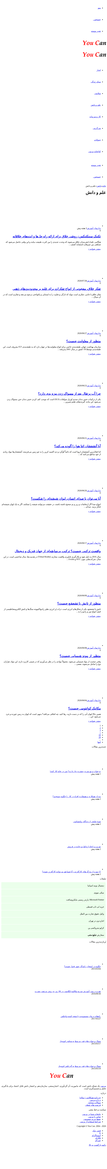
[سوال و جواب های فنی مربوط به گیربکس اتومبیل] (86, 1064)
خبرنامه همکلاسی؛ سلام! (90, 1098)
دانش (99, 186)
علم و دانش (96, 105)
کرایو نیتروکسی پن (96, 928)
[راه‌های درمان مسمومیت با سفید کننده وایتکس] (86, 1014)
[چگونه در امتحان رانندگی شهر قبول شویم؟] (86, 964)
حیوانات (97, 140)
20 (100, 737)
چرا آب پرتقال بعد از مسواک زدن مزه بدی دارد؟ (69, 393)
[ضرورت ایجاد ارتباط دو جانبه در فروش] (86, 844)
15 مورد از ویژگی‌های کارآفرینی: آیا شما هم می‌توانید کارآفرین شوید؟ (71, 872)
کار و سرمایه (95, 117)
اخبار (99, 70)
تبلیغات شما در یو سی (91, 1114)
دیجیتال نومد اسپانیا (96, 886)
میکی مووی (99, 893)
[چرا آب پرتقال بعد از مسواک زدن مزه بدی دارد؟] (75, 383)
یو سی (103, 1086)
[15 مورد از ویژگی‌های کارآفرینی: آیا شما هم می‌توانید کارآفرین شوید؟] (86, 869)
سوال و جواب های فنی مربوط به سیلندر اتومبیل (80, 1041)
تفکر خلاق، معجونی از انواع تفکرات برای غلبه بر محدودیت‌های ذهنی (57, 288)
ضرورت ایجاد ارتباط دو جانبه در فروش (84, 846)
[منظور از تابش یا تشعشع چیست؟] (75, 593)
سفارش (96, 935)
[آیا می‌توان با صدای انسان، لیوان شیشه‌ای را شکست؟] (75, 488)
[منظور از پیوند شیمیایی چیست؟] (75, 645)
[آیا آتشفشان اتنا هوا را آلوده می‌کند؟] (75, 435)
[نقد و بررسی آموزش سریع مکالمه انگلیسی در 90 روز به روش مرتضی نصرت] (86, 989)
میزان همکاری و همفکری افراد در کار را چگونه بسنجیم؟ (77, 796)
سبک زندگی (96, 82)
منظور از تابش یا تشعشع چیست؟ (79, 603)
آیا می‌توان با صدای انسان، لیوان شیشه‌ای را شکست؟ (66, 498)
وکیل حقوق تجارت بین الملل (92, 914)
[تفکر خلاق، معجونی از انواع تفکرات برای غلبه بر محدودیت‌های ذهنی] (75, 278)
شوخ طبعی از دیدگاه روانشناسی (87, 821)
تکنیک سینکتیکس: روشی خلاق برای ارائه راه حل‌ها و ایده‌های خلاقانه (57, 236)
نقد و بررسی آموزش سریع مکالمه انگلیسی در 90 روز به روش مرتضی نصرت (68, 991)
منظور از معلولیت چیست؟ (83, 341)
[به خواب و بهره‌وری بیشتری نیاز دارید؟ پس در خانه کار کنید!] (86, 769)
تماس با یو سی (94, 1117)
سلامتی (97, 93)
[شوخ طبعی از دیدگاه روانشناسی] (86, 819)
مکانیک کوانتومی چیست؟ (84, 708)
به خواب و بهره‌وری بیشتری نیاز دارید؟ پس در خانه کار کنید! (75, 771)
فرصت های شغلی (93, 1105)
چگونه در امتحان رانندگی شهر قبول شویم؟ (82, 966)
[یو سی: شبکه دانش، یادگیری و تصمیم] (86, 45)
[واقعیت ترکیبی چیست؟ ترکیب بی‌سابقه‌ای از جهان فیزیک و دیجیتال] (75, 540)
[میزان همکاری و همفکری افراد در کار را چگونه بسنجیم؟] (86, 794)
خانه (104, 186)
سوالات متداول (94, 1103)
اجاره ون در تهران (96, 921)
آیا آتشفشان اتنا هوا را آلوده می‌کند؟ (77, 446)
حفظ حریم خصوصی (92, 1119)
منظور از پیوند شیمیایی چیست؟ (80, 656)
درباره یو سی (95, 1100)
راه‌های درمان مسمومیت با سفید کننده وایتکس (81, 1016)
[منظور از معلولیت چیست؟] (75, 331)
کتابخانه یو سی (94, 151)
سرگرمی (97, 128)
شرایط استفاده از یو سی (90, 1122)
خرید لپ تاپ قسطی (95, 907)
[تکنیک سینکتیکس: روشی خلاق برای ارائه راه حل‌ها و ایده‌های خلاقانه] (75, 226)
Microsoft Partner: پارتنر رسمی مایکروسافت (85, 900)
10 (100, 735)
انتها (99, 742)
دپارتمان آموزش (94, 228)
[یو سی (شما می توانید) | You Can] (53, 1075)
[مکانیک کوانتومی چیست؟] (75, 698)
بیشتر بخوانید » (94, 249)
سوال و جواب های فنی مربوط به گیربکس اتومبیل (79, 1066)
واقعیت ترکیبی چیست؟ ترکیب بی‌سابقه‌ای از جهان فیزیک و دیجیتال (58, 551)
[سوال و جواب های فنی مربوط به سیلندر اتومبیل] (86, 1039)
